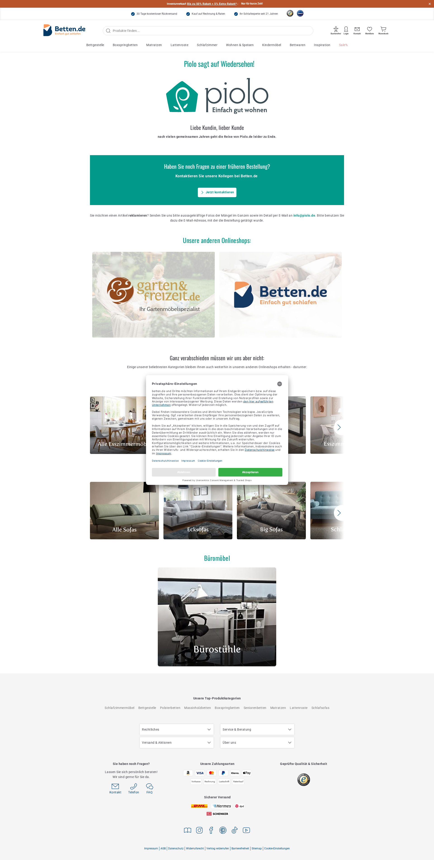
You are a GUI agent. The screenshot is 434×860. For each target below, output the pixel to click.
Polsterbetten (170, 708)
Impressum (151, 848)
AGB (163, 848)
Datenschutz (176, 848)
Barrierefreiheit (240, 848)
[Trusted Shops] (290, 13)
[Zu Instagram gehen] (199, 831)
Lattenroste (180, 45)
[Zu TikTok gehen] (234, 831)
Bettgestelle (95, 45)
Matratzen (154, 45)
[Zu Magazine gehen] (187, 831)
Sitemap (257, 848)
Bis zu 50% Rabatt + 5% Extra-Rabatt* (212, 3)
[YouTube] (246, 831)
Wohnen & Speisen (240, 45)
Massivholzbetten (197, 708)
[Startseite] (64, 30)
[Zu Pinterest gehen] (222, 831)
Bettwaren (298, 45)
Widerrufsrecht (195, 848)
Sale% (343, 45)
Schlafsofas (320, 708)
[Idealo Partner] (300, 13)
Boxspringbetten (125, 45)
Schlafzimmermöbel (119, 708)
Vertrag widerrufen (217, 848)
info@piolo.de (304, 215)
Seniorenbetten (255, 708)
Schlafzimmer (207, 45)
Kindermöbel (271, 45)
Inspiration (322, 45)
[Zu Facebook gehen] (211, 831)
